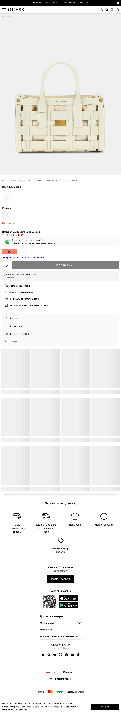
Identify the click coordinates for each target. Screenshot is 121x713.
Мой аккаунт (47, 622)
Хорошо (105, 706)
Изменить (69, 671)
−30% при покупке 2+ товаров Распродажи (60, 3)
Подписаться (60, 579)
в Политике (21, 709)
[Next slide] (114, 3)
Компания (46, 629)
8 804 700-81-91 (60, 644)
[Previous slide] (7, 3)
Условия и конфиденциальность (59, 636)
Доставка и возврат (51, 616)
